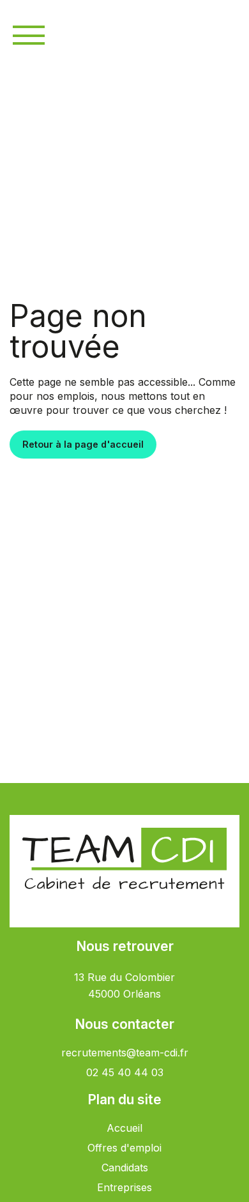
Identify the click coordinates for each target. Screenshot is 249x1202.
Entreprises (124, 1187)
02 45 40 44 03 (124, 1072)
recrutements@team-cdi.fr (124, 1052)
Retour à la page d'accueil (83, 444)
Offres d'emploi (124, 1147)
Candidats (125, 1167)
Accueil (124, 1128)
